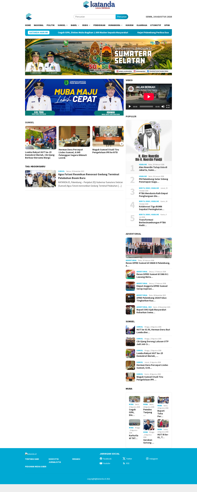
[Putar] (129, 106)
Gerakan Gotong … (148, 441)
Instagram (153, 458)
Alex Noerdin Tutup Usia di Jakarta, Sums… (153, 168)
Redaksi (76, 459)
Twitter (129, 458)
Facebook (107, 458)
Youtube (106, 463)
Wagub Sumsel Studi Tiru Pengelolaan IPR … (150, 378)
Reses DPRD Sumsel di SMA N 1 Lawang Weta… (152, 275)
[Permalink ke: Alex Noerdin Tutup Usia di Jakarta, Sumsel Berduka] (149, 140)
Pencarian (122, 16)
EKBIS (148, 188)
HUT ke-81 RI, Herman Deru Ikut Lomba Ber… (153, 331)
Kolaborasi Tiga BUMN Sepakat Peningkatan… (151, 208)
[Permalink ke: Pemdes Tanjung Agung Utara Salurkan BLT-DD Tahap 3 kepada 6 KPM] (149, 399)
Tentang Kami (32, 459)
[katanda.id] (29, 16)
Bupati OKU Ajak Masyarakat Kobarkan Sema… (151, 311)
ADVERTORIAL (133, 233)
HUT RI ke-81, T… (163, 436)
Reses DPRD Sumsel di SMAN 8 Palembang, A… (148, 264)
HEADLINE (143, 164)
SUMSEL (29, 122)
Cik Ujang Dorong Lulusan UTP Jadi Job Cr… (153, 343)
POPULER (131, 116)
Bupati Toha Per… (161, 413)
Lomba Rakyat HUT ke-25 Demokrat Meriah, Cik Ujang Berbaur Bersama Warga (39, 155)
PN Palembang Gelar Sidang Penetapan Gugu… (153, 180)
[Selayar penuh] (167, 106)
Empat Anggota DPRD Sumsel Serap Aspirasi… (152, 287)
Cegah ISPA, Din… (132, 412)
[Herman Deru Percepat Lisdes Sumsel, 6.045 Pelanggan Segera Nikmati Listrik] (74, 136)
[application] (149, 97)
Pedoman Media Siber (35, 466)
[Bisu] (163, 106)
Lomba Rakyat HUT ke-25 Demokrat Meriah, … (150, 354)
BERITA (142, 188)
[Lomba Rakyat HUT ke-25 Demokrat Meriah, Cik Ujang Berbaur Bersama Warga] (40, 137)
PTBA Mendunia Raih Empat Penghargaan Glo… (153, 195)
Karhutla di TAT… (133, 437)
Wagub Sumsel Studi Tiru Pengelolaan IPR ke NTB (105, 151)
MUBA (131, 404)
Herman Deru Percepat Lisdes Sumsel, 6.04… (152, 366)
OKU (150, 307)
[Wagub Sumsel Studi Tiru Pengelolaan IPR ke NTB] (108, 136)
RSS (127, 463)
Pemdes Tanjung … (147, 412)
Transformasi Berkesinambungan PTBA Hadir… (152, 222)
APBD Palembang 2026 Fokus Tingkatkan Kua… (152, 299)
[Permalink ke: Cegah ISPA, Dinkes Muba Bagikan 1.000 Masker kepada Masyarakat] (134, 399)
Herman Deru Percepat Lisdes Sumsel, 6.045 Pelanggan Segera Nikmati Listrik (73, 153)
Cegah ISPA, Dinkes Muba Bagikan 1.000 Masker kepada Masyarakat (76, 32)
